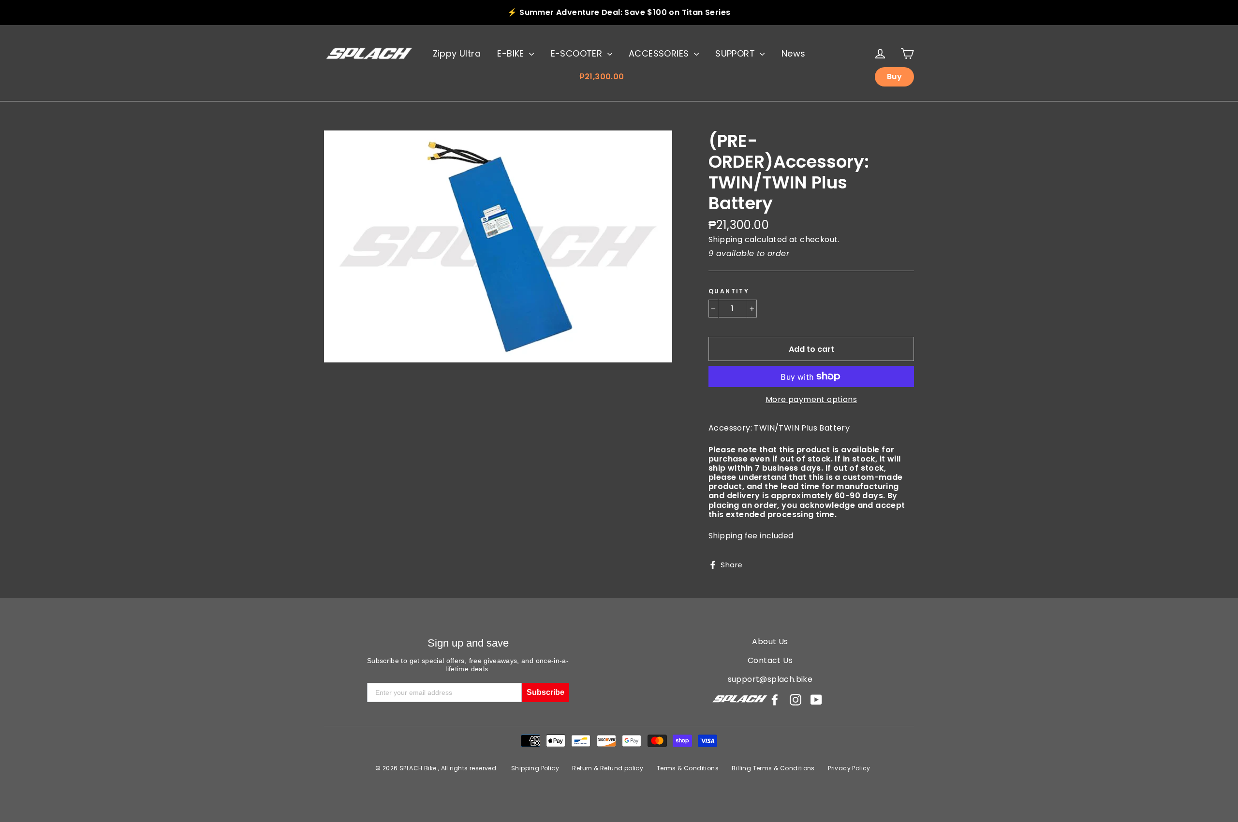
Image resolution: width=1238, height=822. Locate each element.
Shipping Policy (535, 768)
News (793, 53)
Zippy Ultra (457, 53)
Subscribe (545, 692)
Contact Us (770, 660)
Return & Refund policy (607, 768)
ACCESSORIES (660, 53)
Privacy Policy (849, 768)
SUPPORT (736, 53)
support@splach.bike (770, 679)
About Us (770, 641)
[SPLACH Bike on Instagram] (795, 700)
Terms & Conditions (688, 768)
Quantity (728, 291)
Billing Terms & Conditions (773, 768)
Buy (894, 76)
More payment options (811, 399)
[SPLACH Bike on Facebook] (775, 700)
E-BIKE (512, 53)
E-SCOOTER (578, 53)
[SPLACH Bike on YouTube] (816, 700)
